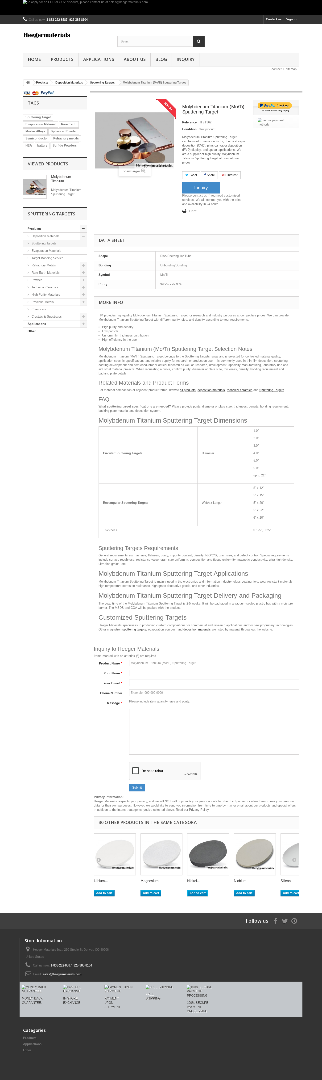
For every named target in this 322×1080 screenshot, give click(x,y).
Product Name (110, 663)
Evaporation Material (40, 124)
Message (114, 703)
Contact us (273, 19)
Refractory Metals (43, 265)
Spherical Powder (64, 131)
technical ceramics (239, 390)
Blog (161, 59)
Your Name (113, 673)
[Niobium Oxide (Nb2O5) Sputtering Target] (255, 854)
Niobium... (241, 881)
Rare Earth (68, 124)
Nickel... (193, 881)
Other (32, 331)
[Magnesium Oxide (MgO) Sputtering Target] (161, 854)
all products (188, 390)
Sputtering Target (38, 117)
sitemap (291, 69)
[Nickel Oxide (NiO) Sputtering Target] (208, 854)
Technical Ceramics (44, 287)
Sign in (291, 19)
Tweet (192, 175)
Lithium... (101, 881)
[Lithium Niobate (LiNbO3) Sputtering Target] (115, 854)
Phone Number (111, 693)
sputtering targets (134, 629)
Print (192, 211)
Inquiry (185, 59)
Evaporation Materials (46, 250)
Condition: (190, 129)
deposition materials (211, 390)
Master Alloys (35, 131)
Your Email (112, 683)
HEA (28, 145)
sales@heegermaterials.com (62, 974)
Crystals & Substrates (46, 316)
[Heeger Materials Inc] (66, 35)
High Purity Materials (45, 294)
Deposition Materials (45, 236)
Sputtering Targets (44, 243)
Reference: (190, 122)
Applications (98, 59)
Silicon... (287, 881)
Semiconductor (36, 138)
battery (42, 145)
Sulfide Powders (65, 145)
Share (210, 175)
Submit (137, 787)
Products (62, 59)
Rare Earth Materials (45, 272)
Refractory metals (66, 138)
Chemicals (38, 309)
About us (135, 59)
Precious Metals (42, 302)
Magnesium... (150, 881)
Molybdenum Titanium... (61, 179)
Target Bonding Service (47, 258)
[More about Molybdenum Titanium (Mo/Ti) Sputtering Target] (35, 187)
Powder (36, 280)
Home (34, 59)
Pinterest (231, 175)
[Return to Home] (28, 83)
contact (277, 69)
